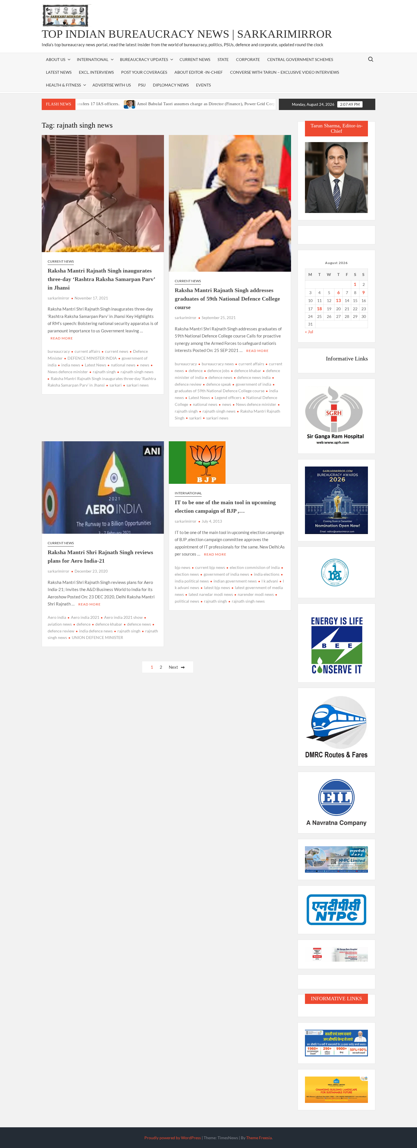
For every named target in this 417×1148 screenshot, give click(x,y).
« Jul (309, 331)
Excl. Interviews (96, 72)
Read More (61, 338)
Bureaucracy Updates (144, 59)
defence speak (218, 384)
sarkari (115, 385)
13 (338, 300)
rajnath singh (104, 371)
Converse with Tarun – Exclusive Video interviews (284, 72)
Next (173, 667)
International (188, 493)
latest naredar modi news (211, 594)
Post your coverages (144, 72)
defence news (220, 377)
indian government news (235, 581)
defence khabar (247, 370)
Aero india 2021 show (123, 617)
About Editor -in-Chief (198, 72)
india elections (266, 574)
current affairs (87, 351)
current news (116, 351)
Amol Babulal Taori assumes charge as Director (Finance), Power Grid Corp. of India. (186, 104)
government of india (253, 384)
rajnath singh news (137, 371)
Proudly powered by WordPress (172, 1137)
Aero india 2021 (85, 617)
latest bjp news (217, 587)
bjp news (182, 567)
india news (70, 364)
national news (123, 364)
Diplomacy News (171, 85)
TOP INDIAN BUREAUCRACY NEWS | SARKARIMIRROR (187, 34)
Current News (195, 59)
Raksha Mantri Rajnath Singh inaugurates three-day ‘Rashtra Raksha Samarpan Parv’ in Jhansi (101, 279)
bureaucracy (59, 351)
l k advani (270, 581)
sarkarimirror (58, 298)
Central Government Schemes (300, 59)
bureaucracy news (218, 363)
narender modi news (256, 594)
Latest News (58, 72)
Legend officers (228, 397)
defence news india (254, 377)
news (144, 364)
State (223, 59)
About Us (55, 59)
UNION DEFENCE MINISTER (97, 637)
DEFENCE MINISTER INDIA (92, 358)
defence (196, 370)
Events (203, 85)
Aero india (57, 617)
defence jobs (218, 370)
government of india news (226, 574)
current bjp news (210, 567)
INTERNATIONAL (92, 59)
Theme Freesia (259, 1137)
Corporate (248, 59)
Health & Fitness (63, 85)
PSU (142, 85)
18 (319, 308)
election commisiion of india (255, 567)
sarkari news (138, 385)
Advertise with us (111, 85)
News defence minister (256, 404)
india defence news (96, 630)
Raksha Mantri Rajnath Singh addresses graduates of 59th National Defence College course (227, 298)
